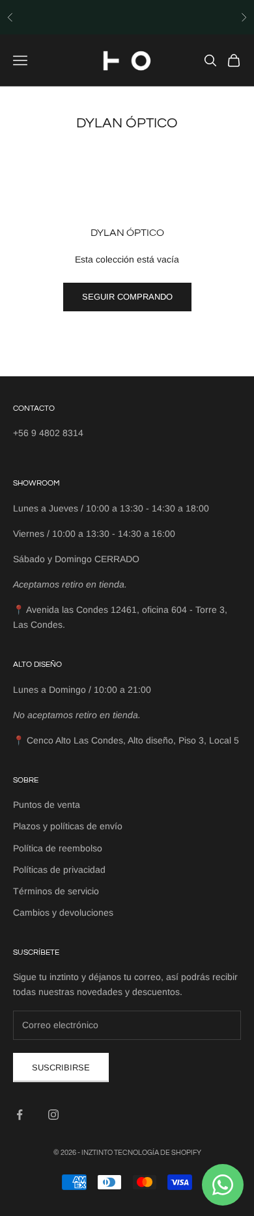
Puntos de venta (46, 804)
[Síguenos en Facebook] (19, 1114)
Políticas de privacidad (59, 869)
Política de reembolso (57, 848)
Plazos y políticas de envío (67, 826)
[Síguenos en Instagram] (53, 1114)
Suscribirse (61, 1067)
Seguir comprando (127, 297)
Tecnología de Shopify (157, 1152)
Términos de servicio (56, 891)
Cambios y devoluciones (63, 912)
